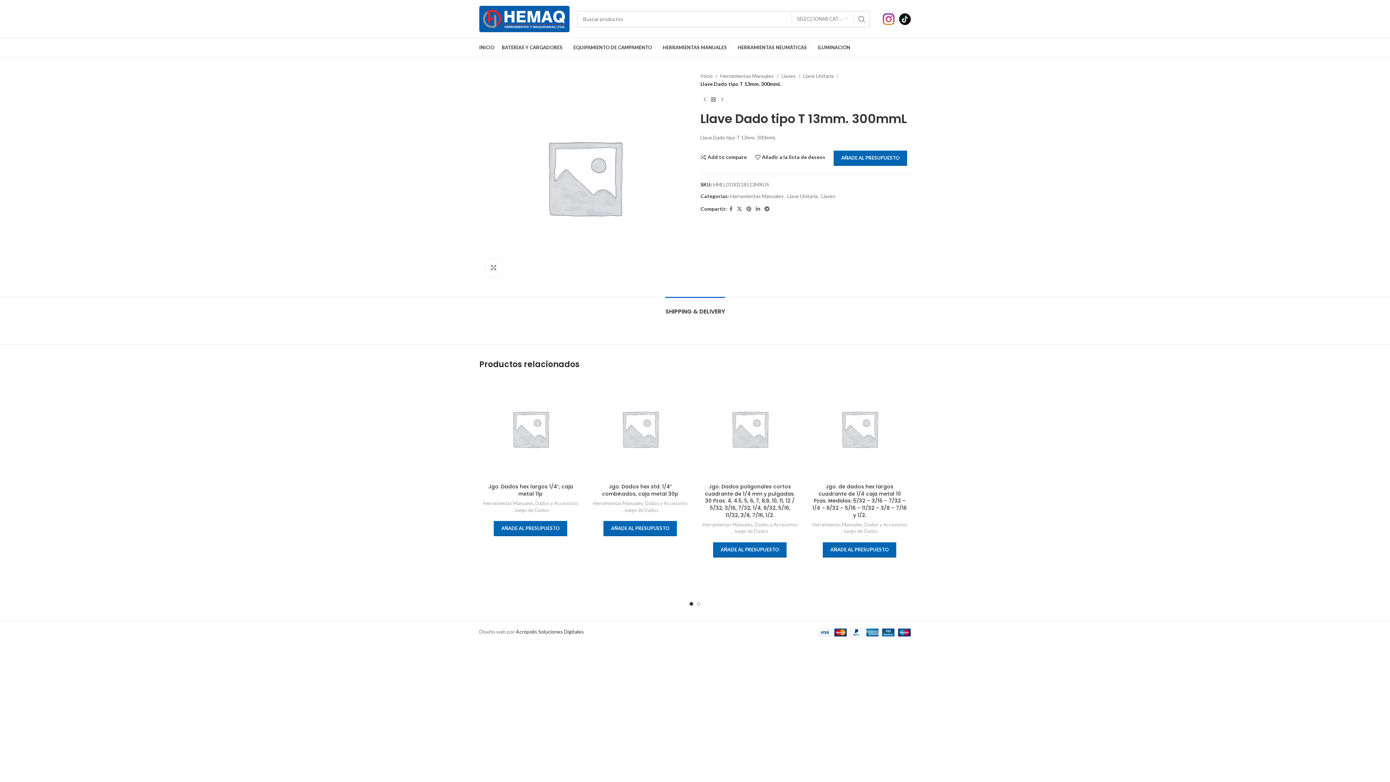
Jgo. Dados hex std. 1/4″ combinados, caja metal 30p (640, 490)
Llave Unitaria (818, 76)
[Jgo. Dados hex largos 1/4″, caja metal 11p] (530, 429)
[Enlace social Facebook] (731, 209)
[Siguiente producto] (722, 100)
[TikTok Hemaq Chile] (905, 18)
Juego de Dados (531, 510)
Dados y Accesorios (556, 503)
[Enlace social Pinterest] (749, 209)
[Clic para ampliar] (494, 268)
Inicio (706, 76)
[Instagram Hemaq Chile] (891, 18)
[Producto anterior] (704, 100)
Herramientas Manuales (747, 76)
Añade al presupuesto (870, 158)
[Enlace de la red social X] (739, 209)
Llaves (789, 76)
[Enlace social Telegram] (767, 209)
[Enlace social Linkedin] (758, 209)
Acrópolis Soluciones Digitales (550, 631)
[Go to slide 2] (698, 604)
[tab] (695, 308)
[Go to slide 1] (691, 604)
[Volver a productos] (713, 100)
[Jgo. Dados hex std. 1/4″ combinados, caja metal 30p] (640, 429)
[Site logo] (524, 18)
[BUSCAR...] (862, 19)
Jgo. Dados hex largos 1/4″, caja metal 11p (530, 490)
